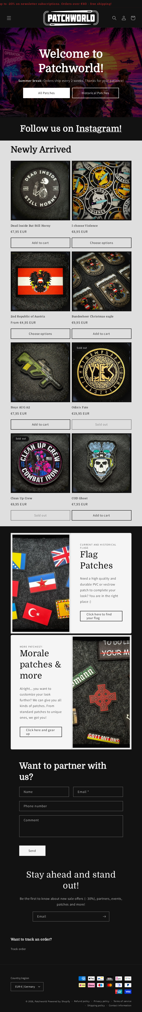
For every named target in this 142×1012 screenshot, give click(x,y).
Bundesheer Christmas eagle (93, 316)
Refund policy (81, 1001)
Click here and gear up (40, 732)
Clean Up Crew (21, 498)
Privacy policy (101, 1001)
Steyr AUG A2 (20, 407)
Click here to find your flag (99, 616)
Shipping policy (96, 1005)
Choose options (101, 243)
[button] (9, 18)
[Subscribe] (104, 917)
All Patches (46, 93)
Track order (18, 949)
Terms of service (122, 1001)
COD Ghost (79, 498)
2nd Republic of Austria (28, 316)
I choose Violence (85, 225)
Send (32, 850)
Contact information (120, 1005)
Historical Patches (95, 93)
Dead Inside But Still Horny (31, 225)
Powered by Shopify (59, 1001)
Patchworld (41, 1001)
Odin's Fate (80, 407)
